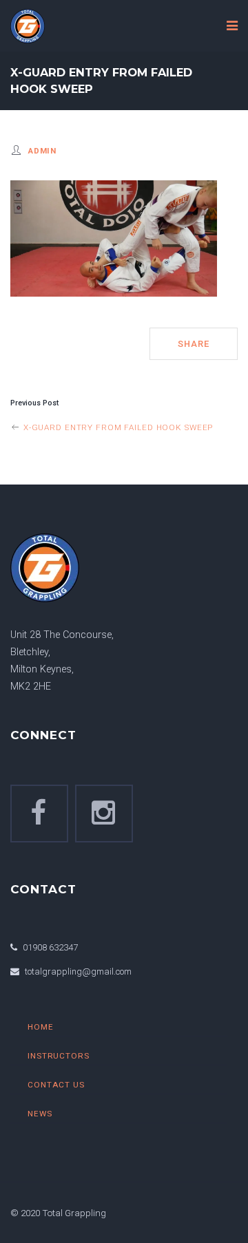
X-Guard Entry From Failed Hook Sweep (117, 427)
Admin (42, 151)
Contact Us (56, 1085)
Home (41, 1027)
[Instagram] (104, 813)
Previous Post (34, 403)
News (40, 1113)
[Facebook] (39, 813)
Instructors (59, 1056)
